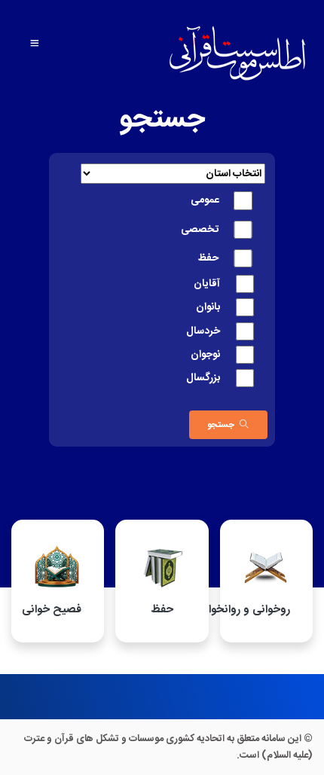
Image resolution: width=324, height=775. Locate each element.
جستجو (220, 424)
